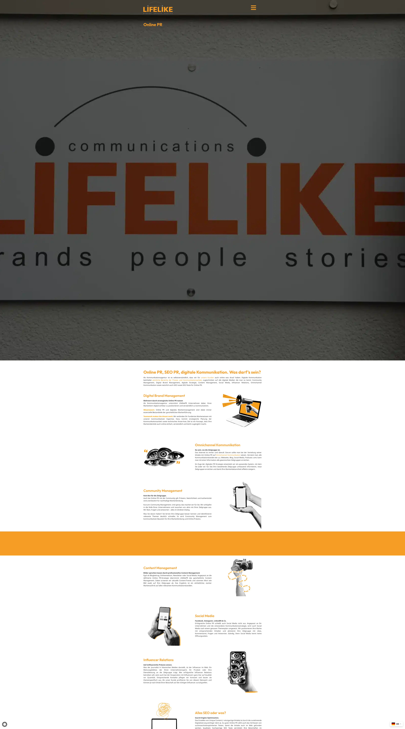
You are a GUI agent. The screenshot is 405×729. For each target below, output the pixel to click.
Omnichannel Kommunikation (228, 455)
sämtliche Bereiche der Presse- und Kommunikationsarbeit (177, 380)
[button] (4, 724)
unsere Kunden (207, 377)
